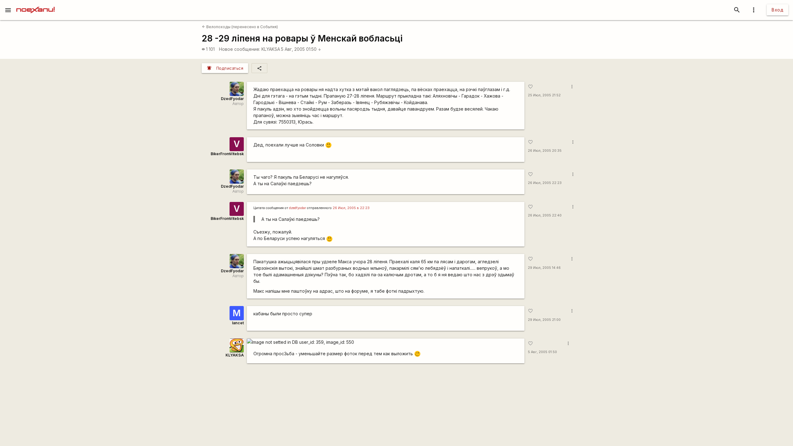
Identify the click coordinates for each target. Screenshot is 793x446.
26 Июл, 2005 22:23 (545, 183)
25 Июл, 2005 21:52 (544, 95)
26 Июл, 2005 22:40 (545, 215)
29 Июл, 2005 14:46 (544, 268)
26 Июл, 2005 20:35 (545, 151)
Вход (777, 9)
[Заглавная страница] (35, 4)
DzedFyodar (232, 98)
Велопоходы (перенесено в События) (240, 26)
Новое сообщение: (239, 49)
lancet (238, 323)
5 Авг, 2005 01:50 (301, 49)
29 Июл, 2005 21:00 (544, 320)
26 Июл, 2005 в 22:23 (351, 208)
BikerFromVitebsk (227, 153)
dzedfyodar (297, 208)
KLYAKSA (270, 49)
